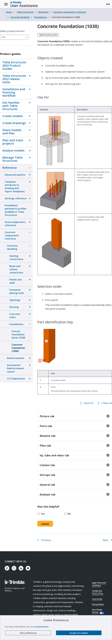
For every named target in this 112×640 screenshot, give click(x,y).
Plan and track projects (12, 141)
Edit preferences (28, 633)
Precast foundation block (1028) (18, 334)
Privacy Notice (98, 604)
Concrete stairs (14, 315)
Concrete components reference (69, 12)
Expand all (88, 403)
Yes (43, 513)
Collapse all (106, 403)
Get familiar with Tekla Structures (11, 106)
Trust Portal (97, 599)
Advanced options (15, 174)
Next (105, 540)
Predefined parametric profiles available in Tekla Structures (15, 210)
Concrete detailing (19, 17)
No (69, 513)
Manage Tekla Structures (12, 159)
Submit (45, 524)
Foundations (40, 17)
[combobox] (14, 37)
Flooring (14, 307)
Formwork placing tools (16, 291)
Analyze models (13, 150)
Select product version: (12, 31)
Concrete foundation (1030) (18, 348)
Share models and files (12, 131)
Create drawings (14, 123)
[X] (14, 568)
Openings (14, 300)
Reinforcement (15, 358)
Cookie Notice (41, 626)
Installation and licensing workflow (13, 92)
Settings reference (16, 198)
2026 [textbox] (3, 37)
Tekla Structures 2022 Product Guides (14, 65)
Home (9, 12)
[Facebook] (7, 568)
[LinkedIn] (21, 568)
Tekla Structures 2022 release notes (14, 79)
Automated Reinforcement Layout (15, 368)
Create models (12, 116)
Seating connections (16, 257)
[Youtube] (28, 568)
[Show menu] (108, 4)
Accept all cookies (79, 633)
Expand (30, 76)
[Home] (24, 4)
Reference (43, 12)
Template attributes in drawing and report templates (15, 186)
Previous (46, 540)
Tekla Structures (25, 12)
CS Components (16, 378)
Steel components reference (15, 223)
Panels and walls (15, 281)
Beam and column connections (16, 269)
